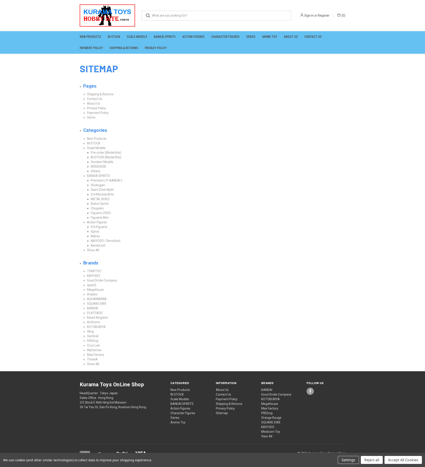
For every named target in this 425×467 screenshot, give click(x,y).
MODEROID (98, 166)
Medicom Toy (270, 431)
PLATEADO (95, 313)
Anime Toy (269, 36)
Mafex (95, 236)
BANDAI (92, 308)
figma (95, 231)
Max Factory (95, 354)
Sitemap (222, 413)
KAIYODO (93, 276)
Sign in (309, 15)
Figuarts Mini (99, 217)
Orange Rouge (271, 417)
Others (95, 171)
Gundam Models (102, 162)
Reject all (371, 459)
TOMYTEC (94, 271)
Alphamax (94, 350)
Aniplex (92, 294)
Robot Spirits (100, 203)
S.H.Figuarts (99, 227)
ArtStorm (93, 322)
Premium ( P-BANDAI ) (106, 180)
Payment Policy (91, 48)
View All (266, 436)
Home (91, 117)
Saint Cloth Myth (102, 189)
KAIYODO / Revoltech (105, 241)
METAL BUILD (100, 199)
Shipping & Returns (124, 48)
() (343, 15)
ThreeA (92, 359)
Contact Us (313, 36)
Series (250, 36)
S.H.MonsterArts (102, 194)
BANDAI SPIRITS (165, 36)
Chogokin (97, 208)
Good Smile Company (102, 280)
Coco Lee (93, 345)
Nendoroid (98, 245)
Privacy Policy (156, 48)
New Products (90, 36)
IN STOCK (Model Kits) (106, 157)
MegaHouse (95, 289)
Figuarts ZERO (101, 213)
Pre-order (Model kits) (106, 152)
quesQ (91, 285)
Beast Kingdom (97, 317)
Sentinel (93, 336)
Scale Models (137, 36)
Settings (348, 459)
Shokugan (98, 185)
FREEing (92, 341)
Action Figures (193, 36)
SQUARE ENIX (96, 303)
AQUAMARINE (97, 299)
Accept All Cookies (403, 459)
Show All (93, 250)
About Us (291, 36)
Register (324, 15)
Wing (90, 331)
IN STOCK (114, 36)
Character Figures (225, 36)
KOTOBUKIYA (96, 327)
